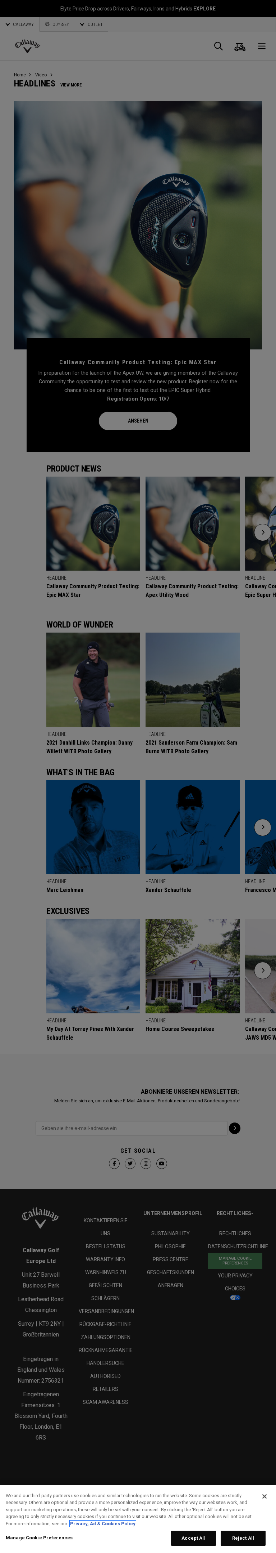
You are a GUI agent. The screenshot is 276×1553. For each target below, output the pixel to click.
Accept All (193, 1538)
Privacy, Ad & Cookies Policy (102, 1523)
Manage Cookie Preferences (39, 1537)
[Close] (264, 1496)
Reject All (243, 1538)
